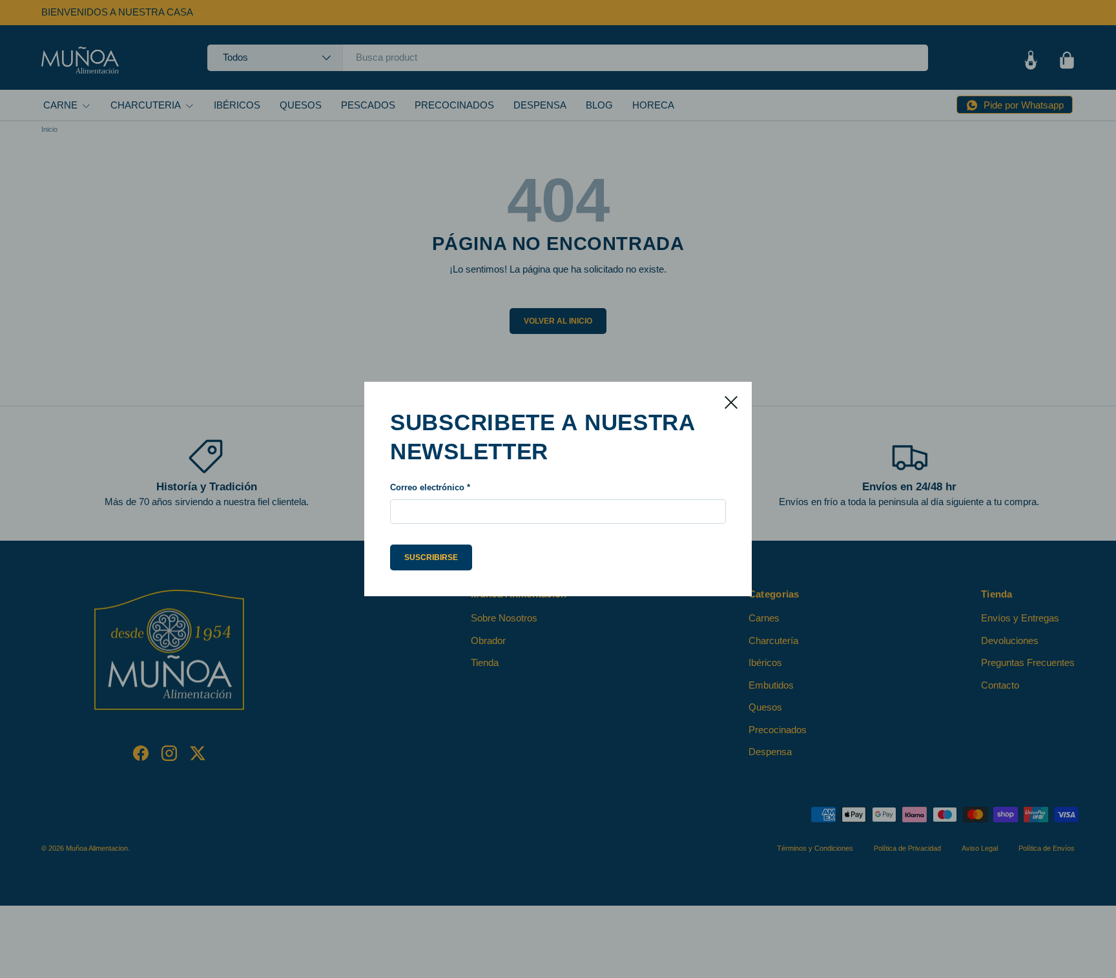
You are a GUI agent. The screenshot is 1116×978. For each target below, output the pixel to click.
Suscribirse (431, 557)
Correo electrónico (427, 487)
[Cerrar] (731, 402)
